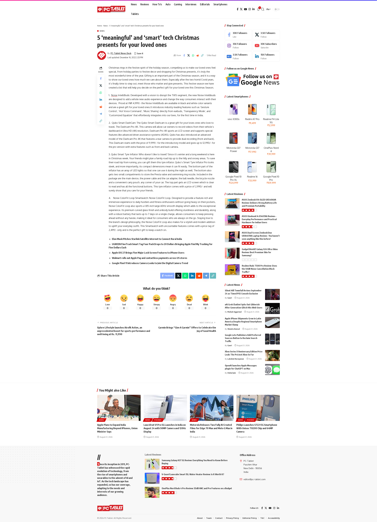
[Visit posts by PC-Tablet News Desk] (101, 55)
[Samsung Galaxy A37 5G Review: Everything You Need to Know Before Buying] (152, 464)
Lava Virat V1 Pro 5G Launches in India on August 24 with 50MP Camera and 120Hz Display (165, 428)
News (105, 25)
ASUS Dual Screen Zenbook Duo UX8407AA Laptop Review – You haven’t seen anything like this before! (261, 235)
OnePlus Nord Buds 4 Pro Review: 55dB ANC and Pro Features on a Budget (197, 488)
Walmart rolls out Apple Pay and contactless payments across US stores (149, 258)
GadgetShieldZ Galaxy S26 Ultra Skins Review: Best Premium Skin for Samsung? (260, 252)
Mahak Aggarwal (234, 312)
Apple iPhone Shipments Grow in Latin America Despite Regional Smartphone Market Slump (243, 321)
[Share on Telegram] (100, 113)
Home (99, 25)
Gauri (229, 298)
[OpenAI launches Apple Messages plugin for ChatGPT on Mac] (272, 369)
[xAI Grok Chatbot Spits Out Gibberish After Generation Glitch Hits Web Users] (272, 308)
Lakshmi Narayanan (235, 359)
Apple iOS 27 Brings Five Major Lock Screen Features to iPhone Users (148, 252)
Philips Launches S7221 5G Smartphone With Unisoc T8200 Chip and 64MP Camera (256, 428)
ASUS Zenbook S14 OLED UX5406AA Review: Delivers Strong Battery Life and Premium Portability (259, 202)
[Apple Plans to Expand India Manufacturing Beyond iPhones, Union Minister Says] (119, 408)
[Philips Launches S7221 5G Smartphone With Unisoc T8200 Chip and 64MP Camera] (258, 408)
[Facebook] (237, 9)
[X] (241, 9)
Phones (158, 420)
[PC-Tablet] (111, 9)
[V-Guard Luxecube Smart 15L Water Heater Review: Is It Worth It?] (152, 478)
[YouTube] (245, 9)
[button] (262, 9)
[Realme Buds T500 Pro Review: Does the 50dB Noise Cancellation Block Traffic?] (232, 269)
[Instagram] (250, 9)
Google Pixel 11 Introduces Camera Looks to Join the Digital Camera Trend (150, 263)
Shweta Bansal (233, 329)
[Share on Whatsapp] (193, 55)
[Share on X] (189, 55)
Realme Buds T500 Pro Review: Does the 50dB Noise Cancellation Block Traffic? (259, 268)
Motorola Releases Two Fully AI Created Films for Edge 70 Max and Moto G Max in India (211, 428)
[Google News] (238, 56)
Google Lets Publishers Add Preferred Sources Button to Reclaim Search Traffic (243, 338)
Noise (114, 95)
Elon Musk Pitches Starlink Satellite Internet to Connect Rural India (147, 238)
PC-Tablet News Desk (121, 53)
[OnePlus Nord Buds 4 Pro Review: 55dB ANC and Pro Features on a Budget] (152, 492)
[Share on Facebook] (184, 55)
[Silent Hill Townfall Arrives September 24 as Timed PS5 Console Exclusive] (272, 294)
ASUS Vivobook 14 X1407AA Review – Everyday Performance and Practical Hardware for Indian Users (259, 219)
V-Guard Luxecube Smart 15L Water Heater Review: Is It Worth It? (193, 474)
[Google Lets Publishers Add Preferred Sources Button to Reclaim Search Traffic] (272, 339)
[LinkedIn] (253, 9)
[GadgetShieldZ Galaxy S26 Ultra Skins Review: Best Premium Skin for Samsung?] (232, 253)
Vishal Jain (231, 373)
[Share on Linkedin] (100, 99)
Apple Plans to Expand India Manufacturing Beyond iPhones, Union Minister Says (117, 428)
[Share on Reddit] (198, 55)
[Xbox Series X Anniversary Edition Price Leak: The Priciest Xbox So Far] (272, 355)
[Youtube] (266, 46)
